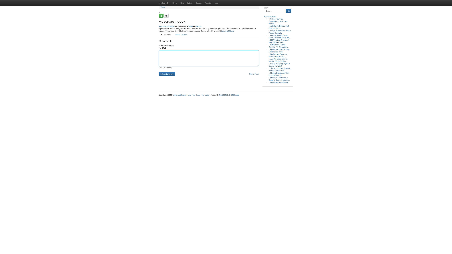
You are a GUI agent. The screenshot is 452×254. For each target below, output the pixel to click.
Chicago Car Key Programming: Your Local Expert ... (278, 21)
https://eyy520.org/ (227, 31)
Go (288, 11)
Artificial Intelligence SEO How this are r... (279, 27)
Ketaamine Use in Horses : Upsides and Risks (279, 50)
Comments (166, 34)
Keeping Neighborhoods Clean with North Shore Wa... (279, 36)
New (182, 3)
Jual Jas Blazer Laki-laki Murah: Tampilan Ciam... (278, 60)
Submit (189, 3)
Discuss (198, 26)
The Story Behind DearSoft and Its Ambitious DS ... (279, 69)
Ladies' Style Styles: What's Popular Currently (280, 31)
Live (189, 95)
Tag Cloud (196, 95)
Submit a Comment (166, 45)
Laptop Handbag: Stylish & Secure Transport (279, 64)
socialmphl (164, 2)
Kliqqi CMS (223, 95)
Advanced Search (180, 95)
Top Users (205, 95)
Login (217, 3)
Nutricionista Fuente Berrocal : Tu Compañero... (279, 46)
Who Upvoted (182, 34)
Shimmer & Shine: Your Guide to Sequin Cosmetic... (279, 78)
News (191, 26)
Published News (270, 16)
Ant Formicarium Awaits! (279, 82)
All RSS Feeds (233, 95)
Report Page (254, 74)
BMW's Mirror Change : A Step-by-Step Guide (279, 41)
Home (174, 3)
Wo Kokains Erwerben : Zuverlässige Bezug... (278, 55)
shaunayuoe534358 (166, 26)
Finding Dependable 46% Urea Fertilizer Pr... (279, 74)
